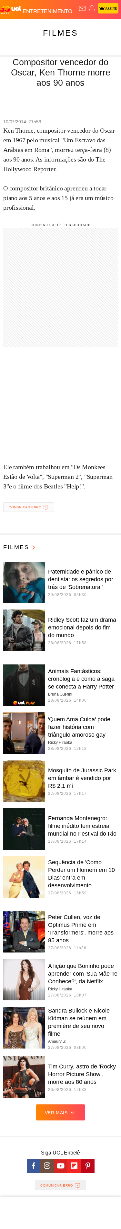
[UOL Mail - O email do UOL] (82, 8)
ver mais (56, 1112)
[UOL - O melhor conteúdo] (11, 10)
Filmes (60, 32)
